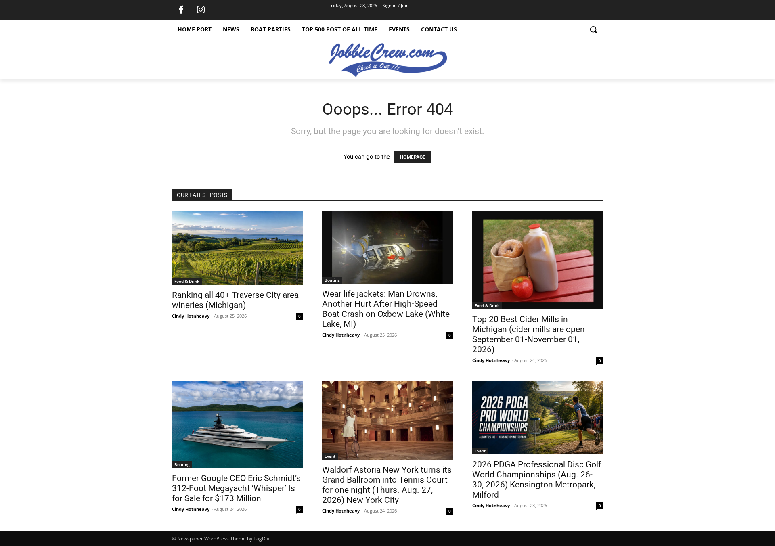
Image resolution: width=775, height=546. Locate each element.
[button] (593, 29)
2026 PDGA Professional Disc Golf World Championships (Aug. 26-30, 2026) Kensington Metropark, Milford (536, 480)
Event (330, 456)
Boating (332, 280)
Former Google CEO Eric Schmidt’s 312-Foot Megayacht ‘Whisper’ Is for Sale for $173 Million (236, 488)
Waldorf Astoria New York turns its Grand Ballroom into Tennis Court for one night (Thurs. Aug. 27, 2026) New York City (387, 485)
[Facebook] (181, 10)
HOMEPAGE (412, 157)
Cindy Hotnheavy (190, 316)
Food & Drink (186, 281)
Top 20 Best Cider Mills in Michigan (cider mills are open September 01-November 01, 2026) (528, 334)
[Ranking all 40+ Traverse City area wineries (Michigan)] (237, 248)
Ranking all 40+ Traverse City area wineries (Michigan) (235, 300)
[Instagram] (200, 10)
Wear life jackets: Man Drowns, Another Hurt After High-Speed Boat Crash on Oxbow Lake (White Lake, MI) (386, 309)
